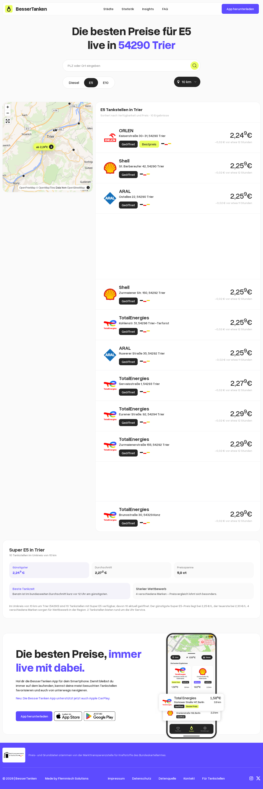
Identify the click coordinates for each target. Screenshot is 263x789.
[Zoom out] (8, 113)
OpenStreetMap (76, 187)
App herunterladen (240, 9)
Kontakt (189, 778)
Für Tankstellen (213, 778)
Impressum (116, 778)
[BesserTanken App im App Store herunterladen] (68, 716)
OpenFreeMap (27, 187)
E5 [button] (91, 82)
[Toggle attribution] (88, 187)
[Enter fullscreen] (8, 121)
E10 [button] (105, 82)
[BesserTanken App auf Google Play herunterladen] (99, 716)
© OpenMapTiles (45, 187)
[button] (44, 146)
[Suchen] (194, 65)
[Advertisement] (177, 233)
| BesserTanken (25, 778)
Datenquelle (167, 778)
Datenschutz (141, 778)
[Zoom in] (8, 107)
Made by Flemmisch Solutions (67, 778)
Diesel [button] (74, 82)
